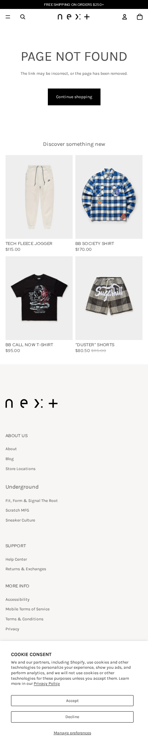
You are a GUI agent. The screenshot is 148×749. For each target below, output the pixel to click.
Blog (10, 458)
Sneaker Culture (20, 520)
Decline (72, 716)
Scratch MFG (17, 510)
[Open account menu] (124, 16)
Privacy (12, 629)
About (11, 448)
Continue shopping (74, 96)
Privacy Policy (47, 683)
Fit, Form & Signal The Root (32, 500)
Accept (72, 700)
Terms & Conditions (24, 619)
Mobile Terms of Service (28, 609)
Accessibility (18, 599)
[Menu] (8, 17)
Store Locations (20, 468)
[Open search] (22, 16)
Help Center (16, 559)
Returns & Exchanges (26, 568)
